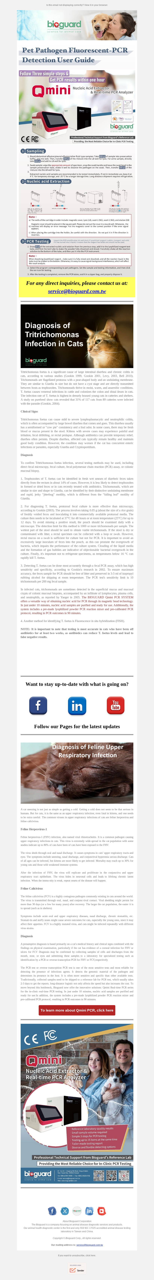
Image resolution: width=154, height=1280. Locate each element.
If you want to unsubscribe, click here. (77, 1255)
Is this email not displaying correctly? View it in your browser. (77, 5)
